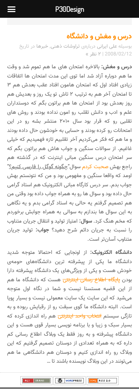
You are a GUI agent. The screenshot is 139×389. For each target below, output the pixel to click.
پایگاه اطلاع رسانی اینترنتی (91, 280)
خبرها (42, 46)
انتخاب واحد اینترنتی (80, 316)
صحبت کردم (95, 167)
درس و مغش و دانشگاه (99, 36)
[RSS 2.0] (103, 384)
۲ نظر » (93, 54)
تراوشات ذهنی (65, 46)
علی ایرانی (107, 46)
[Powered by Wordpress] (69, 384)
